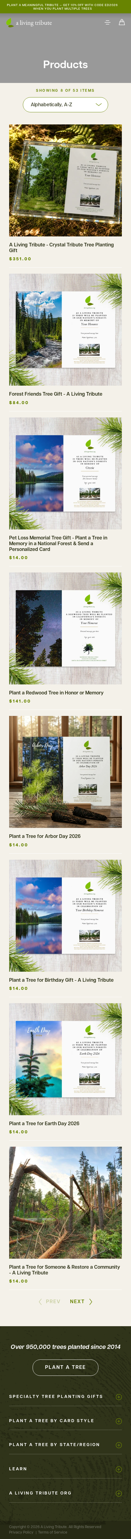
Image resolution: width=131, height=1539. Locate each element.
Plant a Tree (65, 1367)
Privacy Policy (21, 1532)
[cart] (122, 22)
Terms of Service (52, 1532)
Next (77, 1302)
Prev (53, 1302)
